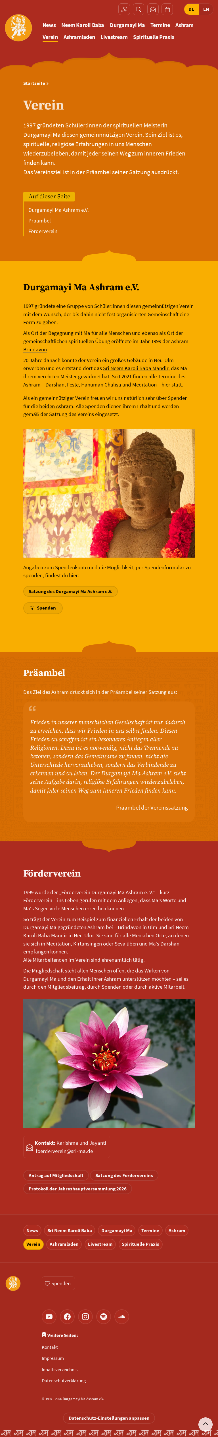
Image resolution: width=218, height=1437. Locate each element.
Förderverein (42, 231)
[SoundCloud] (122, 1316)
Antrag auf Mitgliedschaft (56, 1175)
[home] (18, 28)
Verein (50, 36)
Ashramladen (79, 36)
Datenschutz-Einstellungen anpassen (109, 1418)
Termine (160, 24)
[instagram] (85, 1316)
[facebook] (67, 1316)
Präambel (39, 220)
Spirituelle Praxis (153, 36)
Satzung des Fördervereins (124, 1175)
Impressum (53, 1358)
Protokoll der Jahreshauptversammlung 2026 (78, 1189)
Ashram (184, 24)
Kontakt (50, 1347)
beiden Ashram (56, 406)
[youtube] (49, 1316)
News (49, 24)
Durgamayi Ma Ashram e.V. (58, 209)
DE (191, 9)
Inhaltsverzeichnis (59, 1369)
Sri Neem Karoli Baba (69, 1230)
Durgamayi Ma (127, 24)
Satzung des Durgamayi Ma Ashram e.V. (70, 591)
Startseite (34, 83)
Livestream (113, 36)
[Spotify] (103, 1316)
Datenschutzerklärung (64, 1380)
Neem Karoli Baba (82, 24)
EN (206, 9)
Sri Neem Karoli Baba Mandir (135, 368)
